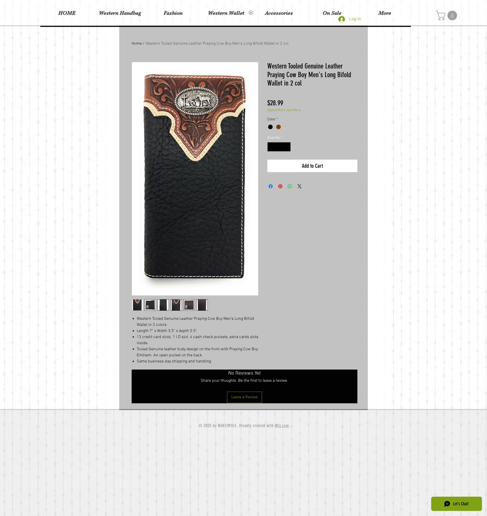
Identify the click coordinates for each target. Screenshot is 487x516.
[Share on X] (300, 186)
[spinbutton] (279, 146)
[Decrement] (271, 146)
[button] (447, 15)
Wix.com (282, 425)
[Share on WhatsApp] (290, 186)
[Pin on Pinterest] (280, 186)
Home (137, 43)
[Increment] (287, 146)
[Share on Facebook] (271, 186)
